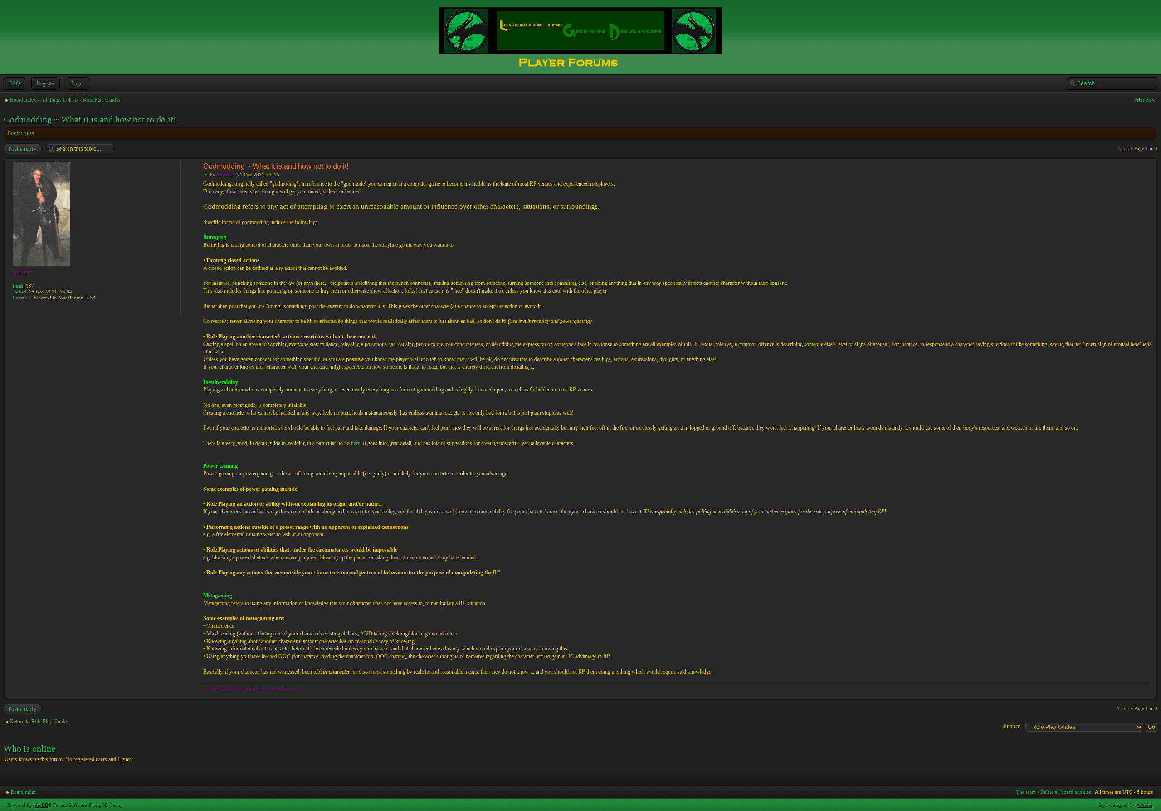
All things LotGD (59, 100)
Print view (1145, 100)
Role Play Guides (102, 100)
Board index (23, 100)
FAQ (14, 83)
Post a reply (22, 148)
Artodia (1144, 805)
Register (45, 83)
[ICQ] (27, 310)
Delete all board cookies (1065, 792)
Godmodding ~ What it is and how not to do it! (90, 119)
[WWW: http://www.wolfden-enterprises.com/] (17, 310)
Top (1149, 694)
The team (1026, 792)
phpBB (41, 805)
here (355, 443)
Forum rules (21, 133)
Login (77, 83)
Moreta (224, 174)
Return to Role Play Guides (39, 721)
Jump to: (1012, 726)
